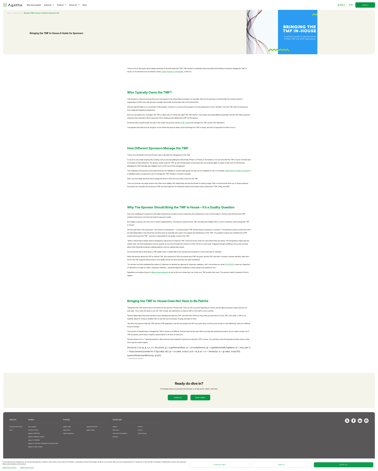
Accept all (344, 464)
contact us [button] (365, 5)
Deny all (281, 464)
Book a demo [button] (200, 398)
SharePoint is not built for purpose (237, 171)
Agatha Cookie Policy (27, 467)
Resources (17, 13)
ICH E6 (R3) (229, 264)
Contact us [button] (178, 398)
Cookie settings (220, 464)
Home (9, 13)
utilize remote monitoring (160, 272)
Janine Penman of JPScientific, (173, 72)
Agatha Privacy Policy (9, 467)
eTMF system (185, 123)
